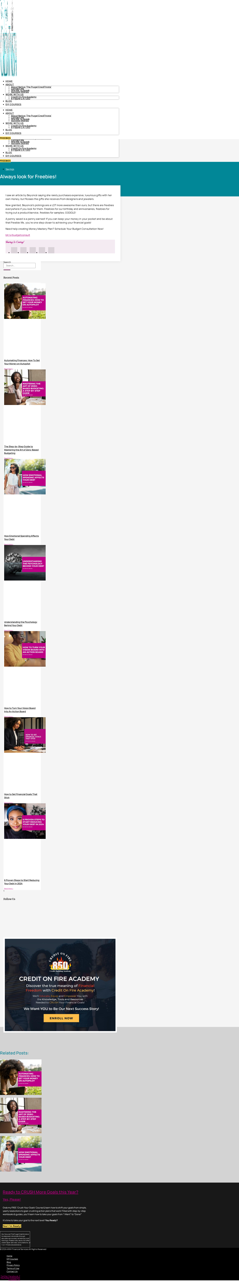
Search (7, 262)
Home (9, 81)
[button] (43, 1251)
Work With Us (15, 145)
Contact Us (12, 1271)
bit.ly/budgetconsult (18, 235)
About (10, 84)
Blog (9, 152)
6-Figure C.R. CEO (20, 149)
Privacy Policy (13, 1265)
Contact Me (17, 140)
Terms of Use (13, 1268)
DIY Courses (13, 155)
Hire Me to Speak (20, 141)
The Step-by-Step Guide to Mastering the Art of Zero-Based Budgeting (21, 450)
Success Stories (20, 143)
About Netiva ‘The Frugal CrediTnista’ (31, 86)
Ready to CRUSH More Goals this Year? (40, 1192)
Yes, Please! (12, 1199)
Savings (10, 169)
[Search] (6, 269)
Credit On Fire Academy (24, 148)
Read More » (8, 369)
